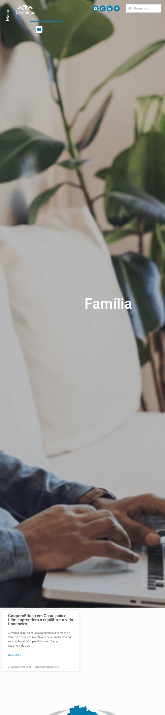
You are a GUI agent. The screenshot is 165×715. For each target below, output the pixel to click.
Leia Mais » (14, 655)
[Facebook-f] (117, 8)
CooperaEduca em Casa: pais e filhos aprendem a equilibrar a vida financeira (40, 619)
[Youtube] (96, 8)
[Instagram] (103, 8)
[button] (39, 29)
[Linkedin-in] (110, 8)
